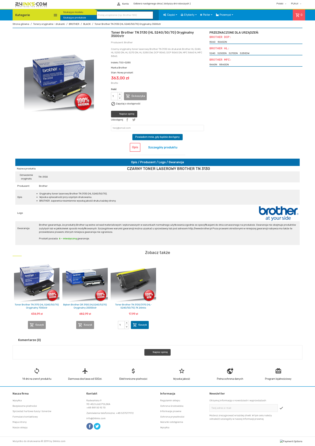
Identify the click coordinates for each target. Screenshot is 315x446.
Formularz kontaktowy (25, 416)
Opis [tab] (135, 147)
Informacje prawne (170, 411)
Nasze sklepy (20, 427)
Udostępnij (127, 120)
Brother (122, 67)
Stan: (114, 72)
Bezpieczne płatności (25, 406)
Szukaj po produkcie (74, 17)
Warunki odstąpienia (171, 422)
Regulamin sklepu (170, 400)
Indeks (114, 62)
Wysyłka (17, 400)
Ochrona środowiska (171, 406)
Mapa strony (20, 422)
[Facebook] (89, 426)
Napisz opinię (126, 113)
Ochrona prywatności (172, 416)
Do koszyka (135, 96)
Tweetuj (134, 120)
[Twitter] (97, 426)
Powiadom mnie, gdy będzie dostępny (157, 137)
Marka (114, 67)
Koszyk (37, 325)
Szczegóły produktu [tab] (162, 147)
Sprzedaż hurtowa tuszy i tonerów (32, 411)
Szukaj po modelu (73, 12)
